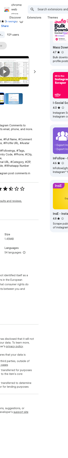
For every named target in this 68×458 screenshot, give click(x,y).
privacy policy (14, 346)
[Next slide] (35, 71)
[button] (4, 71)
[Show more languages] (24, 252)
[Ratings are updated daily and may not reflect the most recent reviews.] (21, 21)
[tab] (15, 17)
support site (20, 412)
